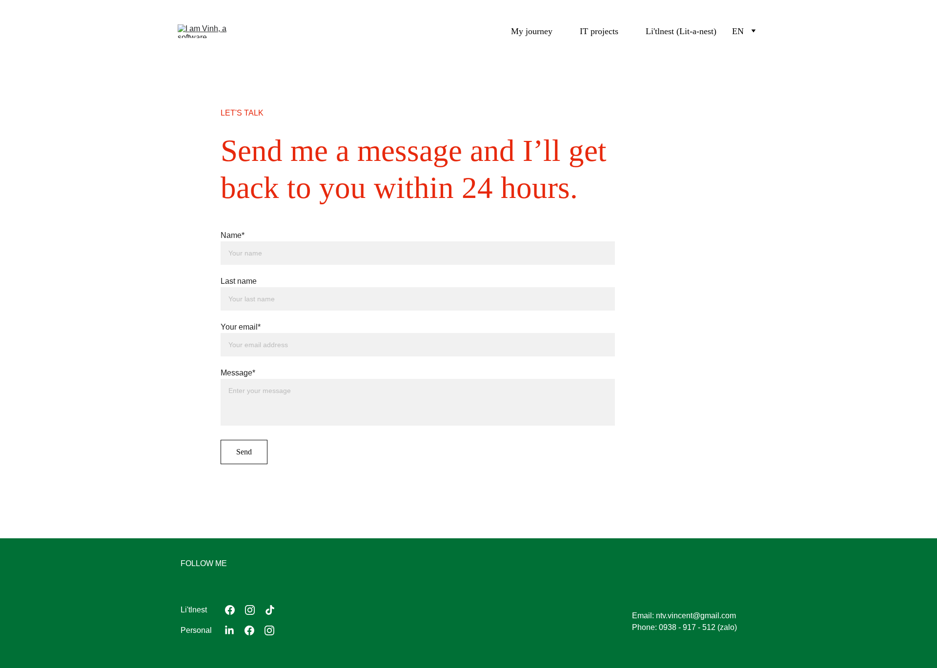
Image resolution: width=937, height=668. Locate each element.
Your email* (241, 327)
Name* (232, 235)
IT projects (599, 31)
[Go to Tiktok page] (270, 610)
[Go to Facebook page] (230, 610)
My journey (531, 31)
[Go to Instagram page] (250, 610)
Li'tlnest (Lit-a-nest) (681, 31)
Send (244, 452)
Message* (238, 373)
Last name (239, 281)
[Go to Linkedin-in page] (229, 630)
